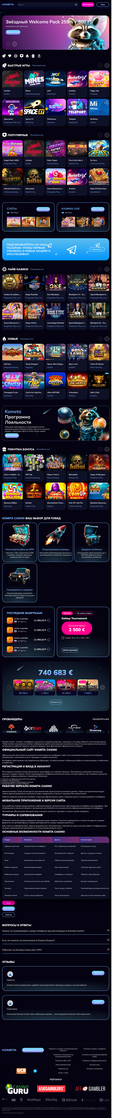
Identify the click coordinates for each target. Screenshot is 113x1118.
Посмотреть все (39, 65)
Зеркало (8, 915)
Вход (103, 5)
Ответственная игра (63, 1065)
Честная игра (94, 1065)
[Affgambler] (90, 1089)
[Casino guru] (16, 1089)
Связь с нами (63, 1073)
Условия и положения (95, 1069)
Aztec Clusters (21, 628)
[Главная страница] (8, 5)
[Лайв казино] (15, 56)
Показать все (56, 702)
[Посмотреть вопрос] (108, 930)
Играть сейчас (43, 209)
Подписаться (97, 249)
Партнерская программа (33, 1050)
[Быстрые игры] (4, 56)
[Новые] (27, 56)
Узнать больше (12, 436)
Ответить (98, 973)
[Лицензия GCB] (21, 1071)
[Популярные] (21, 56)
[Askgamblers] (51, 1088)
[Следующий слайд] (14, 44)
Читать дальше (70, 650)
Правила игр (63, 1069)
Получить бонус (13, 32)
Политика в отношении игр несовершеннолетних (63, 1055)
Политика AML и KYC (63, 1061)
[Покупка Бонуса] (33, 56)
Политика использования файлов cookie (94, 1055)
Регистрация (88, 5)
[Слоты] (10, 56)
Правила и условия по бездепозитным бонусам (63, 1050)
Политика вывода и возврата (94, 1049)
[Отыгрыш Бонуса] (39, 56)
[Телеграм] (35, 1071)
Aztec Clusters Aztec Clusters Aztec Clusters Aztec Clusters (21, 619)
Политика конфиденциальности (94, 1061)
